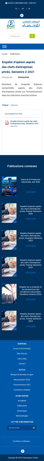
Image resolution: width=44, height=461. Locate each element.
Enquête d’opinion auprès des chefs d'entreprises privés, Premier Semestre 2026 (30, 210)
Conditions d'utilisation (21, 441)
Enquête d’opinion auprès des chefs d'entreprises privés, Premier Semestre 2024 (30, 317)
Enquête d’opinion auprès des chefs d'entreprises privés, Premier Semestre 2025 (30, 264)
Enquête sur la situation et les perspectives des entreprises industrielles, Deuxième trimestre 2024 (30, 290)
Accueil (4, 54)
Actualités (22, 401)
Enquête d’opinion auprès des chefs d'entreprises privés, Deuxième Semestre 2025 (30, 237)
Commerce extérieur (22, 390)
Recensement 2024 (22, 380)
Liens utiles (22, 359)
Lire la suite (31, 192)
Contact (32, 3)
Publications (15, 54)
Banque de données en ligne (22, 374)
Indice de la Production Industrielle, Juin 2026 (30, 180)
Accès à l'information (17, 3)
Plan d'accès (22, 353)
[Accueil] (22, 24)
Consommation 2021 (22, 385)
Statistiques (22, 411)
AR (29, 9)
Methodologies (22, 416)
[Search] (32, 36)
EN (23, 9)
